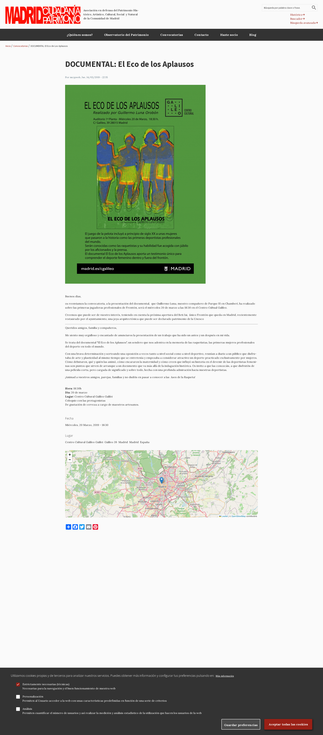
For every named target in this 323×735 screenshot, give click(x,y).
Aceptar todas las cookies (288, 724)
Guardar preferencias (241, 725)
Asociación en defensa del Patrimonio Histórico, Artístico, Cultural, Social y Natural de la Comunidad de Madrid (111, 14)
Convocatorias (20, 45)
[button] (161, 480)
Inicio (8, 45)
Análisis (27, 708)
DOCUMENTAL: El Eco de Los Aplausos (49, 45)
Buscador (296, 18)
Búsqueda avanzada (303, 22)
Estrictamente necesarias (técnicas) (46, 684)
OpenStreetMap (238, 516)
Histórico (296, 14)
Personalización (33, 696)
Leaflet (224, 516)
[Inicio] (43, 14)
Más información (225, 676)
